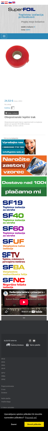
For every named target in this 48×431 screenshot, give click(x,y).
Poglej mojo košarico (32, 22)
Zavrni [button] (14, 424)
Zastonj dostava (17, 345)
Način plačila (5, 398)
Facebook (30, 340)
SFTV (3, 373)
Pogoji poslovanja (7, 386)
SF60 (3, 365)
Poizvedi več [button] (31, 418)
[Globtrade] (22, 9)
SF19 (3, 359)
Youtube (34, 340)
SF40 (3, 362)
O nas (3, 389)
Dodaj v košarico (12, 113)
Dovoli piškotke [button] (34, 424)
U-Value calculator (7, 407)
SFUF (3, 368)
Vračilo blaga (5, 402)
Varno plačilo (35, 345)
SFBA (3, 376)
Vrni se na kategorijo (11, 138)
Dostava (4, 393)
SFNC (3, 379)
